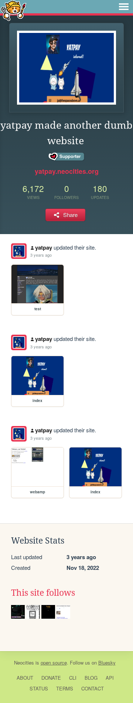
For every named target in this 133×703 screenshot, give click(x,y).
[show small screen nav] (124, 6)
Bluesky (107, 662)
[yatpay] (19, 251)
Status (39, 688)
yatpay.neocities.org (67, 171)
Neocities (24, 662)
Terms (64, 688)
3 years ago (41, 255)
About (25, 677)
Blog (91, 677)
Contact (92, 688)
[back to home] (13, 10)
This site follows (43, 593)
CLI (72, 677)
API (110, 677)
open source (54, 662)
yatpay (43, 247)
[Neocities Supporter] (66, 156)
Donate (51, 677)
